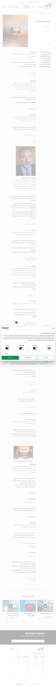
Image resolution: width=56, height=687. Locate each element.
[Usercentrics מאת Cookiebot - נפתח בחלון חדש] (8, 328)
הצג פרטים (5, 353)
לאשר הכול (10, 357)
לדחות (45, 357)
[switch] (35, 348)
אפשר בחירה (28, 357)
